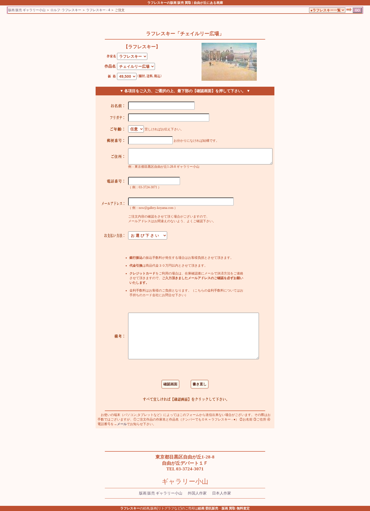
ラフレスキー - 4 (98, 10)
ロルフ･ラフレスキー (65, 10)
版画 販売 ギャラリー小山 (27, 10)
